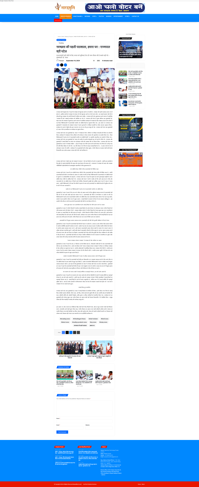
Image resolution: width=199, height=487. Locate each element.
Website (88, 425)
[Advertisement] (99, 27)
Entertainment (118, 16)
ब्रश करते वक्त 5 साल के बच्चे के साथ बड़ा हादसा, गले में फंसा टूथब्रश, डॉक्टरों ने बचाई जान (135, 103)
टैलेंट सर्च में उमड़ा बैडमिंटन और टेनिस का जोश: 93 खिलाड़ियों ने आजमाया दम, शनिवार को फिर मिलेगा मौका (64, 383)
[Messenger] (65, 65)
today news (103, 322)
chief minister (93, 319)
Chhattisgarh (77, 16)
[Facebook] (58, 65)
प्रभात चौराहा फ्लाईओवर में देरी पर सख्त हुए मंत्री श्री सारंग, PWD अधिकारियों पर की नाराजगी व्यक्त (84, 383)
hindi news (105, 319)
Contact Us (135, 16)
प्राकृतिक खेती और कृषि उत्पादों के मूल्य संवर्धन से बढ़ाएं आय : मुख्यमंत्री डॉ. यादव (135, 88)
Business (108, 16)
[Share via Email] (74, 332)
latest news (65, 322)
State (94, 16)
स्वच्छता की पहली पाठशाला (81, 325)
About (143, 484)
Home (56, 16)
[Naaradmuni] (65, 7)
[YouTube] (105, 478)
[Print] (78, 332)
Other (127, 16)
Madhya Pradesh (66, 16)
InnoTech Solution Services (89, 484)
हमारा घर (93, 325)
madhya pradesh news (80, 322)
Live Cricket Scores (130, 34)
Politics (101, 16)
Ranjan (61, 60)
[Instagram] (111, 478)
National (87, 16)
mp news (93, 322)
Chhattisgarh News (80, 319)
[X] (61, 65)
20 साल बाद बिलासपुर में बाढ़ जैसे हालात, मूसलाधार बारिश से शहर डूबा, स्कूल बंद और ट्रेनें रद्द (135, 95)
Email (58, 425)
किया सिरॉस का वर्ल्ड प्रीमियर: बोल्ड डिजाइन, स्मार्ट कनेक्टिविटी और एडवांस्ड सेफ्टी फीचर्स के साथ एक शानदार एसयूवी (130, 54)
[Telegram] (107, 478)
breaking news (65, 319)
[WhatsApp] (109, 478)
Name (58, 418)
